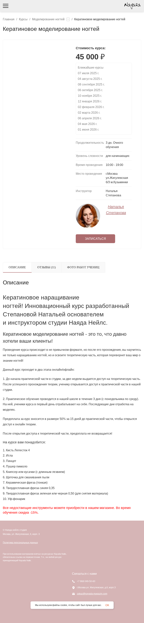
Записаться (95, 238)
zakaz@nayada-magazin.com (92, 593)
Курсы (23, 19)
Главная (8, 19)
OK (107, 605)
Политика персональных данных (20, 542)
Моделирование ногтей (48, 19)
